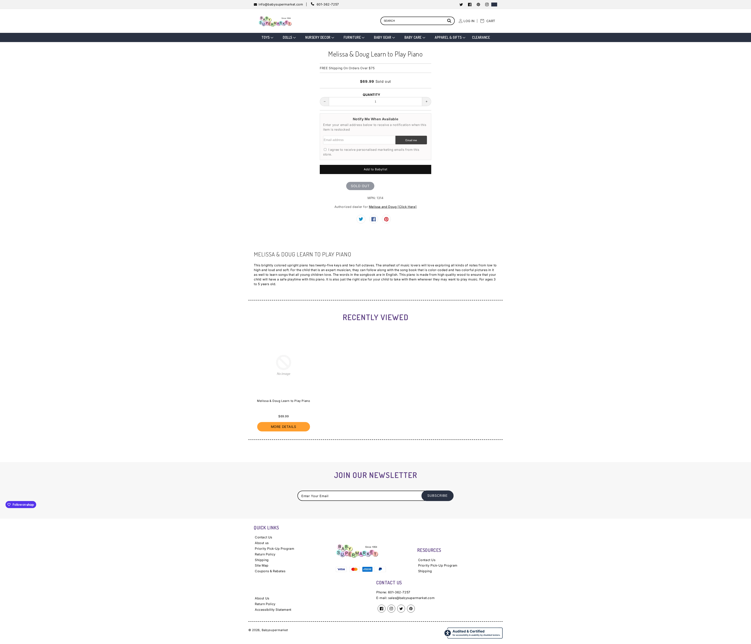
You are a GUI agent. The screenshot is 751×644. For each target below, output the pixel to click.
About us (262, 543)
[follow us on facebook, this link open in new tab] (373, 220)
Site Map (262, 565)
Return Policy (265, 554)
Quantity (371, 95)
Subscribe (437, 495)
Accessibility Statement (273, 610)
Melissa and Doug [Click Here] (393, 207)
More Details (283, 427)
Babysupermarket (275, 630)
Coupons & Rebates (270, 571)
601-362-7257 (399, 592)
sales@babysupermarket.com (411, 598)
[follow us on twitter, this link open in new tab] (361, 220)
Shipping (262, 560)
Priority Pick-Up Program (274, 549)
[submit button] (450, 21)
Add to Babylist (375, 169)
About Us (262, 598)
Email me (411, 140)
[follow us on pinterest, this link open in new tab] (386, 220)
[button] (267, 37)
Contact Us (263, 537)
